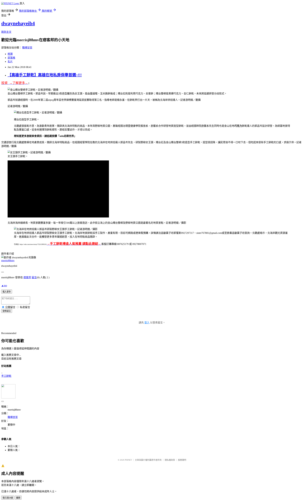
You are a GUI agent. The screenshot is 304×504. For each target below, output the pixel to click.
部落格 (11, 57)
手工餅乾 (6, 376)
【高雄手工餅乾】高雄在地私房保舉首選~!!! (45, 75)
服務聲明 (182, 460)
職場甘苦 (27, 47)
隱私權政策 (170, 460)
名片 (10, 61)
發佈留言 (7, 311)
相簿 (10, 54)
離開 (18, 498)
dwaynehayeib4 (18, 23)
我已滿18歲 (8, 498)
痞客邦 (27, 277)
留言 (34, 277)
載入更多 (7, 291)
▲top (4, 285)
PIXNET (128, 460)
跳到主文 (6, 32)
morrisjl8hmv (8, 260)
